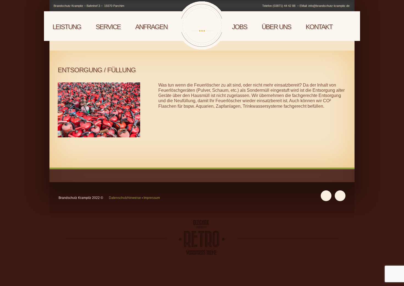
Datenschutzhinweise (125, 198)
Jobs (239, 26)
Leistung (66, 26)
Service (108, 26)
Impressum (151, 198)
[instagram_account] (326, 195)
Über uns (276, 26)
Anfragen (151, 26)
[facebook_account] (340, 195)
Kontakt (319, 26)
